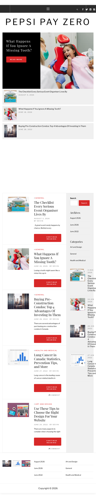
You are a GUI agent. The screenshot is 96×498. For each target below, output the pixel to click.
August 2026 (75, 218)
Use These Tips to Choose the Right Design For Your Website (46, 414)
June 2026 (74, 225)
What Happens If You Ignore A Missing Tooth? (39, 109)
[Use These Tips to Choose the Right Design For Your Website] (18, 410)
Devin (40, 221)
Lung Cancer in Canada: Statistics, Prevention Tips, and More (47, 361)
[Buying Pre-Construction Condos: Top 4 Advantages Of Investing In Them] (18, 301)
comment (55, 395)
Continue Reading (51, 238)
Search (73, 198)
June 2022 (74, 231)
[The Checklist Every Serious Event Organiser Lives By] (18, 204)
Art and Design (43, 404)
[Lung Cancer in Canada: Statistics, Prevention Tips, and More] (18, 357)
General (39, 198)
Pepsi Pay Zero (48, 22)
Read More (16, 59)
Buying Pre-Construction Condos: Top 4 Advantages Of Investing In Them (52, 126)
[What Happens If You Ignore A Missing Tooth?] (18, 259)
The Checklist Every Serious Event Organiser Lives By (42, 91)
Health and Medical (46, 350)
